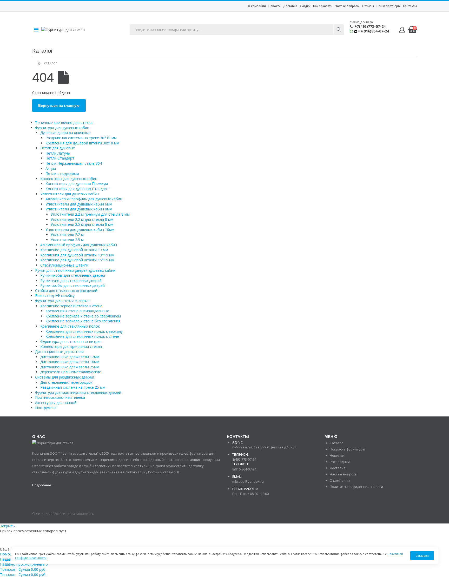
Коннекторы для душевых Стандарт (77, 188)
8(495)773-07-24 (244, 459)
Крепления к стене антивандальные (77, 310)
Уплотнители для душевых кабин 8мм (78, 209)
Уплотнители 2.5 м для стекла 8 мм (82, 224)
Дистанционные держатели (59, 351)
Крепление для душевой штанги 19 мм (74, 249)
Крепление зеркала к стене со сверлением (83, 316)
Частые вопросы (347, 6)
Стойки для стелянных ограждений (66, 290)
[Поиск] (338, 29)
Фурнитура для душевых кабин (62, 127)
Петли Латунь (57, 153)
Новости (274, 6)
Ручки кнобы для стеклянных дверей (72, 275)
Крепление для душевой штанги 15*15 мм (77, 259)
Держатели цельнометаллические (70, 371)
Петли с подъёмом (62, 173)
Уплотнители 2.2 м (67, 234)
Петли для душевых (57, 147)
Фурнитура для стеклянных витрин (71, 341)
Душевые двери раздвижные (65, 132)
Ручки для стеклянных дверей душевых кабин (75, 270)
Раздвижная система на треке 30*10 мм (81, 137)
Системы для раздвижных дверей (64, 377)
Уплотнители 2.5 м (67, 239)
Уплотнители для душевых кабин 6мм (78, 204)
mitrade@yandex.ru (248, 481)
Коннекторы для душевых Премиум (76, 183)
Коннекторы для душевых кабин (68, 178)
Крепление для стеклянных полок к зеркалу (84, 331)
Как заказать (322, 6)
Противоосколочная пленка (60, 397)
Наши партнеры (388, 6)
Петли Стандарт (59, 158)
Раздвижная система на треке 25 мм (72, 387)
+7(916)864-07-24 (373, 31)
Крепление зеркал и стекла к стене (71, 305)
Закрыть (7, 525)
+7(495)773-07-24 (370, 26)
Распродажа (340, 461)
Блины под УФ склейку (55, 295)
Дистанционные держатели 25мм (69, 366)
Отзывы (368, 6)
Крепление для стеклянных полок (70, 326)
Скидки (305, 6)
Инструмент (46, 407)
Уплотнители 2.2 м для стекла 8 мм (82, 219)
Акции (50, 168)
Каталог (336, 443)
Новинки (337, 455)
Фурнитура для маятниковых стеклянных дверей (78, 392)
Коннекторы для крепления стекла (71, 346)
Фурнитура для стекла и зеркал (62, 300)
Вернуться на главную (59, 105)
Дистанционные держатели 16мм (69, 361)
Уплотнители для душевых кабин (69, 193)
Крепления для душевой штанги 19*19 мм (77, 255)
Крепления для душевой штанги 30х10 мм (82, 143)
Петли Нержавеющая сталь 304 (73, 163)
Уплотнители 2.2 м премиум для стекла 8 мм (90, 214)
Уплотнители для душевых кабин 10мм (79, 229)
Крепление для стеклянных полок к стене (82, 336)
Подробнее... (43, 485)
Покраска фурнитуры (347, 449)
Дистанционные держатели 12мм (69, 356)
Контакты (410, 6)
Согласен (422, 556)
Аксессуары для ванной (55, 402)
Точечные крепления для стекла (64, 122)
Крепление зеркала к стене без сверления (82, 321)
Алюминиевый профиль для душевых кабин (83, 198)
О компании (257, 6)
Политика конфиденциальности (356, 486)
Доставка (290, 6)
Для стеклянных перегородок (66, 382)
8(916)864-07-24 (244, 469)
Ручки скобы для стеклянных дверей (72, 285)
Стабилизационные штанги (64, 265)
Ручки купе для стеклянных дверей (71, 280)
